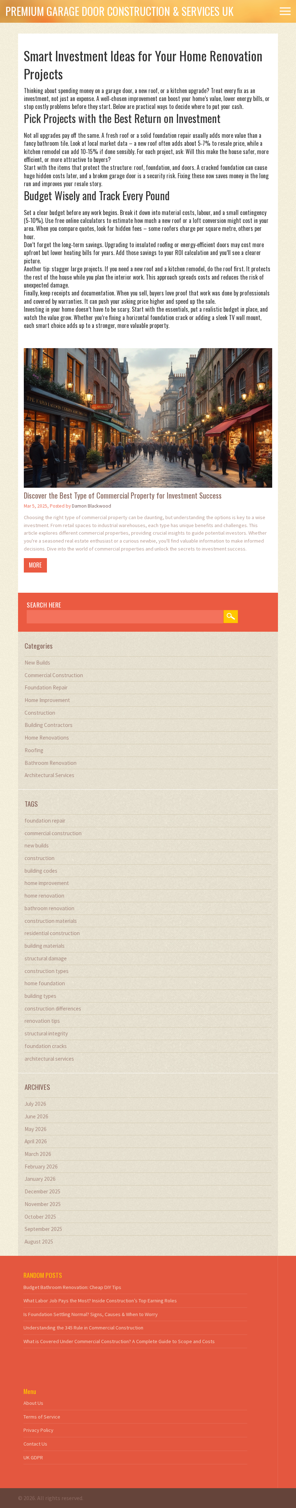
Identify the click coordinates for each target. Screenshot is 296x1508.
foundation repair (45, 820)
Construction (40, 712)
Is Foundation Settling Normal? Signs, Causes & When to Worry (90, 1314)
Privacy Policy (38, 1430)
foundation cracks (46, 1046)
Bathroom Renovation (51, 762)
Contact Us (35, 1444)
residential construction (52, 933)
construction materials (51, 920)
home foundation (45, 983)
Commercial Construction (54, 675)
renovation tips (42, 1020)
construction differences (53, 1008)
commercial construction (53, 833)
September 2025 (43, 1229)
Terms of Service (41, 1416)
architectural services (49, 1058)
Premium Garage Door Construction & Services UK (119, 11)
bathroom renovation (49, 908)
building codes (41, 870)
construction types (47, 971)
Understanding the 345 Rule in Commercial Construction (83, 1327)
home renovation (44, 895)
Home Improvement (47, 700)
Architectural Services (49, 775)
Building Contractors (49, 725)
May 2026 (36, 1129)
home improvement (47, 883)
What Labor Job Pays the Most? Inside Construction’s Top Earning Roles (100, 1300)
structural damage (46, 958)
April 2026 (36, 1141)
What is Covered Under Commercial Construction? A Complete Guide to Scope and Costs (119, 1341)
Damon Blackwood (91, 506)
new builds (37, 845)
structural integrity (46, 1033)
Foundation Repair (46, 687)
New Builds (37, 662)
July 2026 (35, 1103)
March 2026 (38, 1153)
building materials (45, 945)
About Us (33, 1403)
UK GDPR (33, 1457)
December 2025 (43, 1191)
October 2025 (40, 1216)
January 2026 (40, 1178)
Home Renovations (47, 737)
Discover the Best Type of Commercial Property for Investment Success (123, 495)
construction (40, 858)
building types (40, 995)
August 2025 (39, 1241)
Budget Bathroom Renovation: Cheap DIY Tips (72, 1287)
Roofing (34, 750)
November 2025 (43, 1204)
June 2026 (36, 1116)
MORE (35, 565)
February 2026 (41, 1166)
